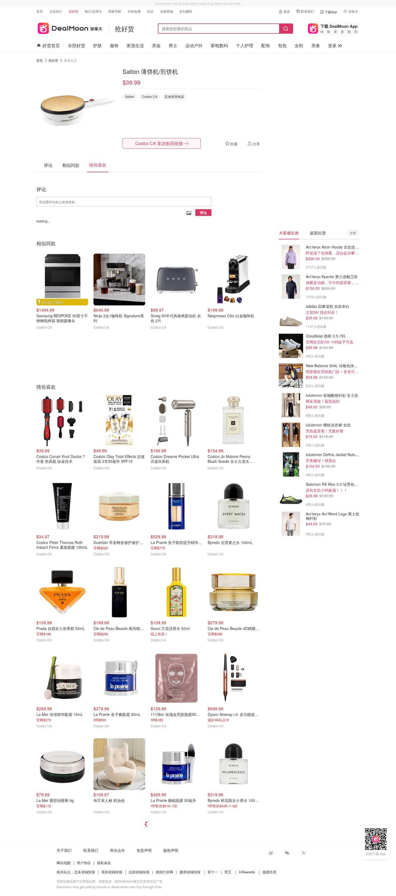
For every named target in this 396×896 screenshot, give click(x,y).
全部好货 (76, 45)
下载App (331, 11)
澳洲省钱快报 (189, 871)
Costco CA (149, 96)
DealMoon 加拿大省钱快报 (69, 27)
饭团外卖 (269, 871)
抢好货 (73, 11)
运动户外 (194, 45)
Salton (129, 96)
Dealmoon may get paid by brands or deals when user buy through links (109, 886)
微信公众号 (287, 853)
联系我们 (307, 11)
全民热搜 (134, 11)
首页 (39, 11)
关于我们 (64, 850)
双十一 (213, 871)
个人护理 (244, 45)
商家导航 (114, 11)
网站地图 (64, 862)
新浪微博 (271, 853)
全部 (353, 232)
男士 (173, 45)
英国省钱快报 (111, 871)
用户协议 (84, 862)
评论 (203, 212)
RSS (303, 853)
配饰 (265, 45)
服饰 (114, 45)
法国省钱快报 (139, 871)
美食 (315, 45)
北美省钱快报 (84, 871)
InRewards (247, 871)
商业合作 (117, 850)
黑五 (227, 871)
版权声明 (170, 850)
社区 (150, 11)
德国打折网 (164, 871)
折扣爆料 (185, 11)
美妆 (156, 45)
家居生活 (135, 45)
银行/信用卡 (93, 11)
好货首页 (51, 45)
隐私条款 (104, 862)
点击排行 (55, 11)
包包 (282, 45)
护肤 (97, 45)
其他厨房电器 (174, 96)
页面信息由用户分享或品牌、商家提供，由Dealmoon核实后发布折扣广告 (109, 881)
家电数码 (219, 45)
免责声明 (144, 850)
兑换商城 (166, 11)
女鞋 (299, 45)
